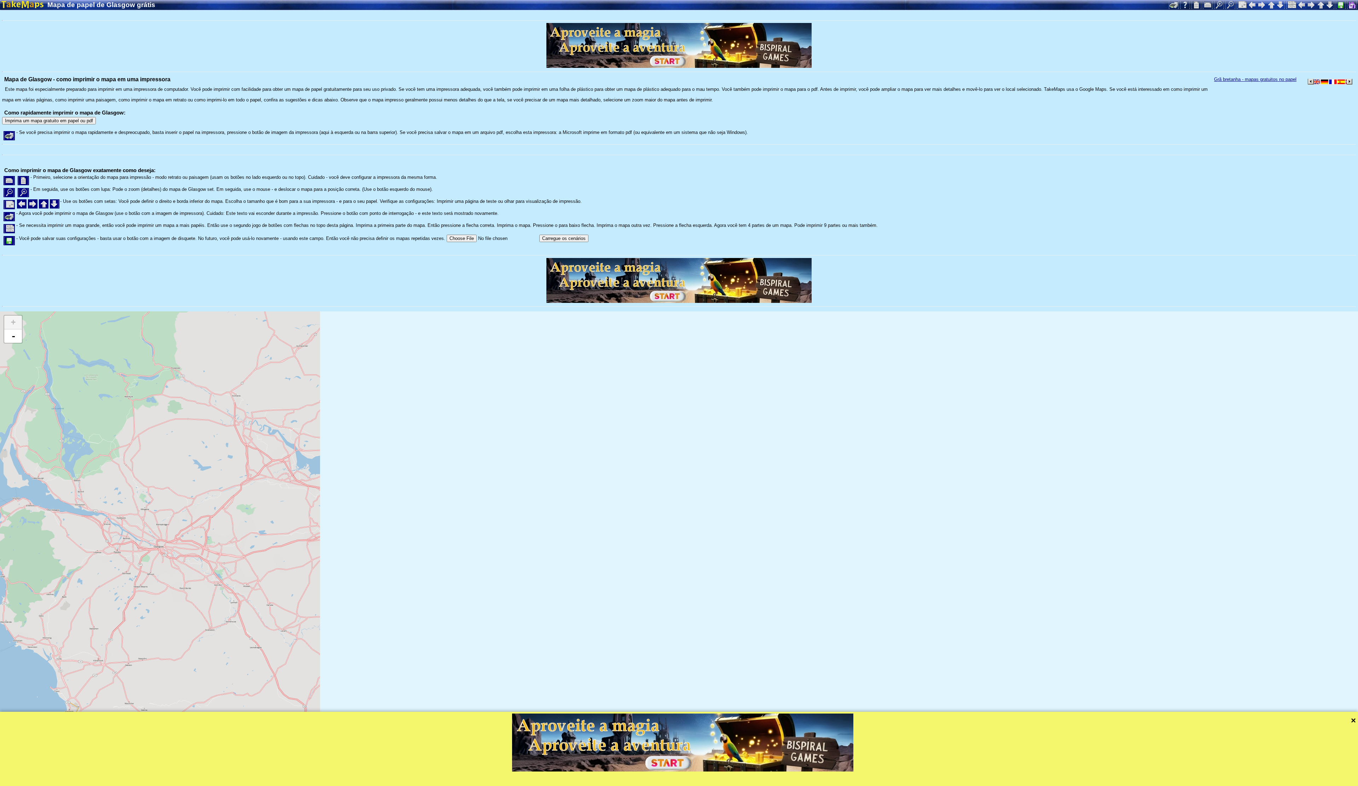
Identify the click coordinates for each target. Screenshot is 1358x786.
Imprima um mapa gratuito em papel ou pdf (49, 120)
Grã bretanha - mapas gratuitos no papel (1255, 79)
